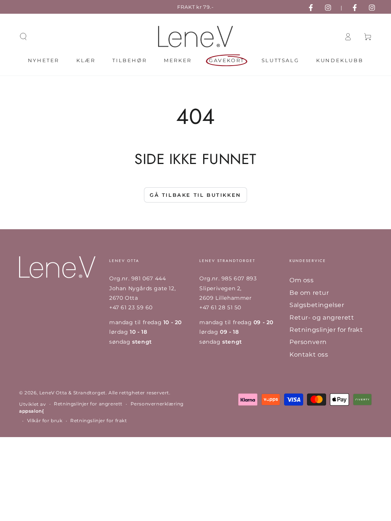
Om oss (301, 280)
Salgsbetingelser (316, 305)
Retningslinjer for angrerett (88, 404)
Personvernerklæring (157, 404)
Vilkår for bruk (45, 420)
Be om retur (309, 292)
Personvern (308, 342)
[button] (23, 36)
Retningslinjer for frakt (326, 329)
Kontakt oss (308, 354)
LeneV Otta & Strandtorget (72, 393)
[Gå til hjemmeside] (195, 36)
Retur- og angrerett (321, 317)
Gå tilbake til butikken (195, 195)
